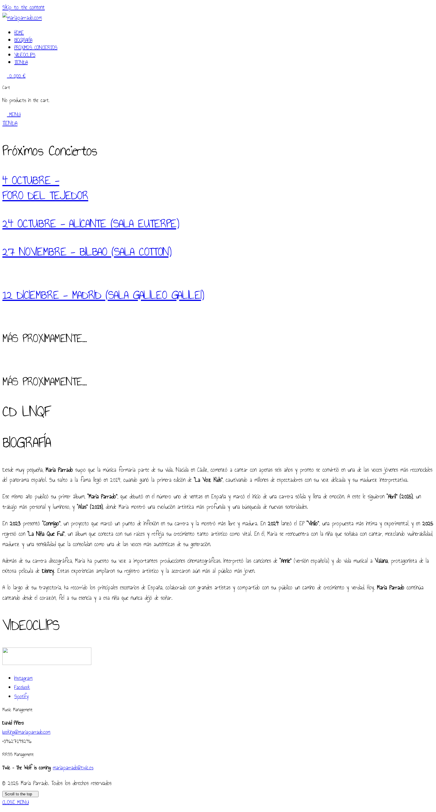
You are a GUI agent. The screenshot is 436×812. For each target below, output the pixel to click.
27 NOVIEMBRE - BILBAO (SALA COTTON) (86, 252)
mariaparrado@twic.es (73, 768)
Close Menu (15, 802)
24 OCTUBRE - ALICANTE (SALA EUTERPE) (90, 223)
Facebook (22, 687)
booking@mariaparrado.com (26, 732)
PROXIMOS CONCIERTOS (36, 47)
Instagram (23, 678)
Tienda (21, 62)
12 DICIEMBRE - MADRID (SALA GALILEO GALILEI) (103, 295)
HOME (19, 32)
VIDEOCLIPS (24, 55)
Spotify (21, 697)
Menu (13, 114)
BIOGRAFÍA (23, 40)
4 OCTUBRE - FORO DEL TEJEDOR (45, 188)
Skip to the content (23, 7)
